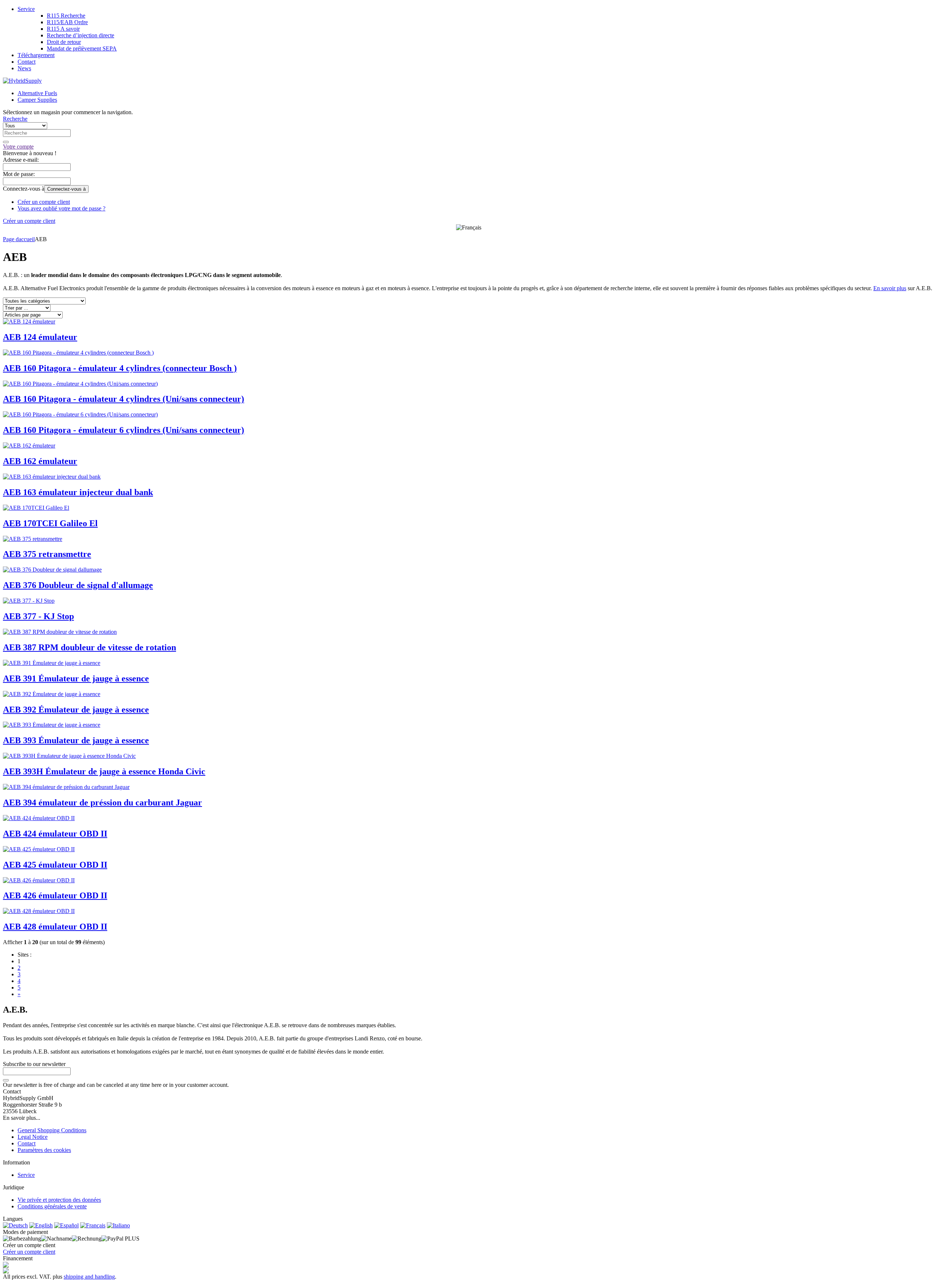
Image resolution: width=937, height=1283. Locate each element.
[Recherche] (6, 142)
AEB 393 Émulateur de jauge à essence (76, 740)
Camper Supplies (37, 100)
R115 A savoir (63, 29)
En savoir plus (889, 288)
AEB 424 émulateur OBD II (55, 833)
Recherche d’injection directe (80, 35)
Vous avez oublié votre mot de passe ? (61, 208)
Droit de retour (64, 42)
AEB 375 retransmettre (47, 554)
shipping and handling (89, 1276)
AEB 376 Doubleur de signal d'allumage (78, 585)
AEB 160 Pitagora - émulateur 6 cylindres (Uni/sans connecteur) (123, 430)
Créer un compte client (44, 202)
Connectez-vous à (66, 189)
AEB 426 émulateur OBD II (55, 895)
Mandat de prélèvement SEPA (82, 48)
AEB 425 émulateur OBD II (55, 864)
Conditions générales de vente (52, 1206)
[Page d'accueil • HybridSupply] (22, 81)
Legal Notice (33, 1137)
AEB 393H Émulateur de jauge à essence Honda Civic (104, 771)
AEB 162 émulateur (40, 461)
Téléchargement (36, 55)
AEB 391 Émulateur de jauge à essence (76, 678)
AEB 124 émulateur (40, 337)
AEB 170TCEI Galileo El (50, 523)
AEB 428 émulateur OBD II (55, 926)
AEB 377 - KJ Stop (38, 616)
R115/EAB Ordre (67, 22)
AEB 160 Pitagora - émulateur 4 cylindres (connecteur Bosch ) (120, 368)
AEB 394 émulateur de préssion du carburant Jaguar (102, 802)
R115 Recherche (66, 15)
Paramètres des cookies (44, 1150)
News (24, 68)
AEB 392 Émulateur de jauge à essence (76, 709)
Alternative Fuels (37, 93)
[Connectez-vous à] (6, 1080)
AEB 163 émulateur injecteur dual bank (78, 492)
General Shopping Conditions (52, 1130)
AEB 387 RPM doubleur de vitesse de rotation (89, 647)
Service (26, 9)
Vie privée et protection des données (59, 1200)
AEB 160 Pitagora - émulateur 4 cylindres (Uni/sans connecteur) (123, 399)
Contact (27, 62)
